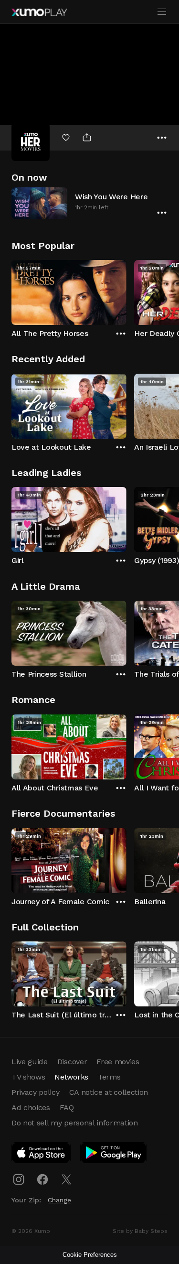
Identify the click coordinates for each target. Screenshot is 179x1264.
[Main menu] (162, 12)
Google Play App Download (114, 1154)
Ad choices (30, 1107)
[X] (66, 1179)
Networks (71, 1076)
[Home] (39, 12)
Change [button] (59, 1200)
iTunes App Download (41, 1154)
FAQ (67, 1107)
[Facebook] (42, 1179)
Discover (72, 1061)
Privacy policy (35, 1092)
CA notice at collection (108, 1092)
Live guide (29, 1061)
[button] (89, 202)
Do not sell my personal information (74, 1122)
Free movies (117, 1061)
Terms (109, 1076)
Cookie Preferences (90, 1254)
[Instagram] (18, 1179)
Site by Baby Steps (140, 1231)
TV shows (28, 1076)
